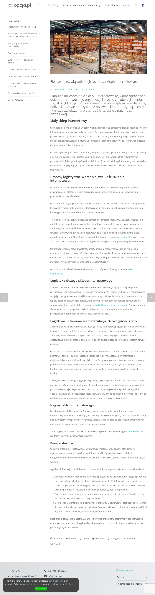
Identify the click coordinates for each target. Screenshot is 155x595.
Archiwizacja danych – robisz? (21, 93)
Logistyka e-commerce (85, 89)
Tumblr (85, 538)
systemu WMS (132, 431)
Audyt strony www (16, 53)
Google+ (115, 538)
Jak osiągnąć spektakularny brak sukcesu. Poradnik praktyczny (22, 35)
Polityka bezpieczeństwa (129, 583)
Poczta (120, 577)
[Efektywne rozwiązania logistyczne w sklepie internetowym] (98, 47)
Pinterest (100, 538)
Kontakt (126, 5)
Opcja (69, 89)
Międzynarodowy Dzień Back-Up (22, 26)
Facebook (57, 538)
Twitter (72, 538)
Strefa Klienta (111, 5)
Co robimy (53, 5)
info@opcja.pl (55, 576)
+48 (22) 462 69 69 (57, 570)
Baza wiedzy (94, 5)
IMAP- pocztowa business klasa (22, 76)
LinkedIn (130, 538)
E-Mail (56, 543)
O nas (40, 5)
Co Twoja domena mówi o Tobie (22, 69)
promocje (126, 237)
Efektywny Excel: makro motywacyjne (18, 45)
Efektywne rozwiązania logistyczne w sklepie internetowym (93, 81)
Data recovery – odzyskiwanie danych (21, 61)
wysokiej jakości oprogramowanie (110, 304)
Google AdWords (15, 99)
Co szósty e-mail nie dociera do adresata (22, 84)
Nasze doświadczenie (73, 5)
